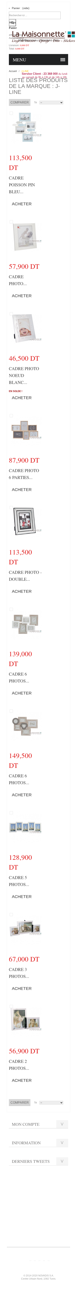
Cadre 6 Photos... (19, 677)
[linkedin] (49, 1257)
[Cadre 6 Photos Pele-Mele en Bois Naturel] (25, 724)
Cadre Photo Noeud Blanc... (24, 375)
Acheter (22, 204)
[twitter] (35, 1257)
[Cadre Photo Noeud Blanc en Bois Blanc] (25, 327)
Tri (35, 102)
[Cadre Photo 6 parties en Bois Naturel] (25, 429)
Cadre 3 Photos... (19, 972)
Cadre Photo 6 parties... (24, 474)
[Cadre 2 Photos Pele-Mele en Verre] (25, 1020)
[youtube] (39, 1257)
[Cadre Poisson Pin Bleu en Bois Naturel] (25, 127)
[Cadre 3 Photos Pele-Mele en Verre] (25, 928)
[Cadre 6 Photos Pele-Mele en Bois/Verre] (25, 623)
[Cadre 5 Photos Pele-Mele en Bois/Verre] (25, 826)
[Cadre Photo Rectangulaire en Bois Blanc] (25, 235)
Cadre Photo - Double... (25, 575)
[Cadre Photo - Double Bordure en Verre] (25, 521)
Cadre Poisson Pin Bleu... (22, 184)
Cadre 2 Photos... (19, 1064)
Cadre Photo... (18, 280)
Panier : (20, 8)
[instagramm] (44, 1257)
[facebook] (30, 1257)
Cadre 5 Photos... (19, 881)
